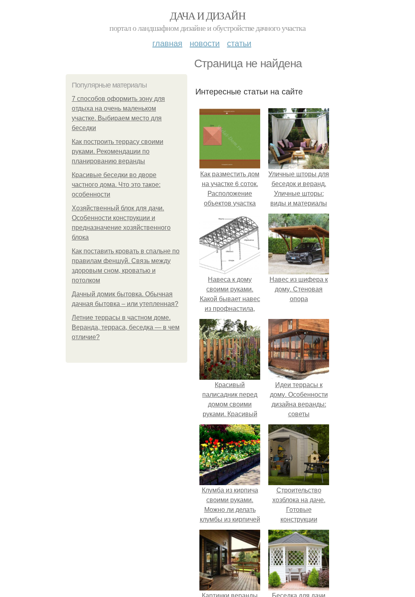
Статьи (239, 43)
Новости (205, 43)
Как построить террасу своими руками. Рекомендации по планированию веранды (117, 151)
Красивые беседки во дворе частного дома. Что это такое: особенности (116, 184)
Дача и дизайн (207, 15)
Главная (167, 43)
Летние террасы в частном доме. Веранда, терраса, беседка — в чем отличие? (126, 327)
